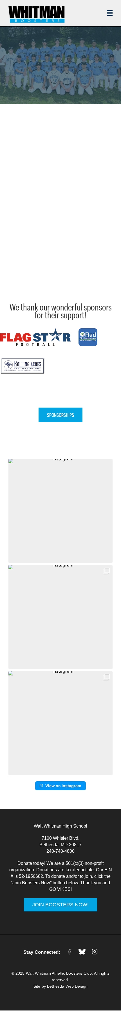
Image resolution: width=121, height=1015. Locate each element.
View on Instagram (63, 785)
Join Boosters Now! (60, 904)
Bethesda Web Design (67, 986)
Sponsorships (60, 415)
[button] (60, 511)
